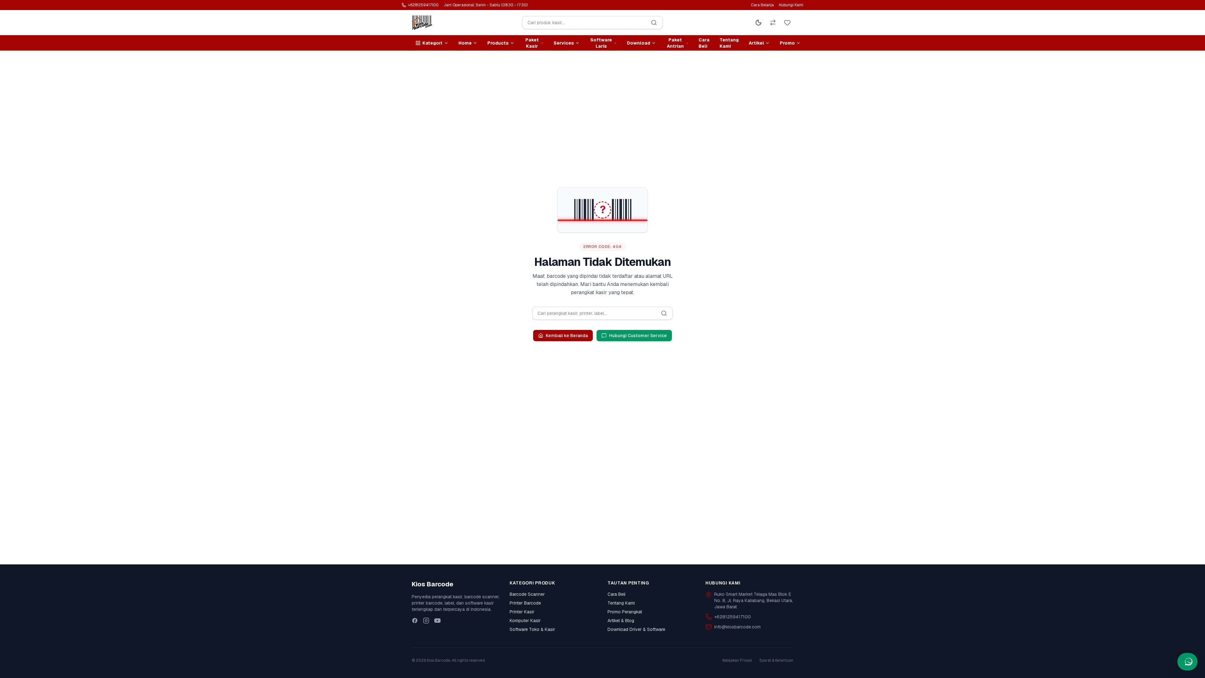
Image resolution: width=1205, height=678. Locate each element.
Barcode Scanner (527, 594)
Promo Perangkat (625, 612)
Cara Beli (704, 43)
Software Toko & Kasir (532, 629)
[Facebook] (415, 620)
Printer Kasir (522, 612)
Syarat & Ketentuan (776, 660)
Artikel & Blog (621, 620)
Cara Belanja (762, 5)
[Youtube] (437, 620)
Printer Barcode (525, 603)
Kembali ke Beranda (567, 335)
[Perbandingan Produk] (773, 23)
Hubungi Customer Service (638, 335)
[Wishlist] (787, 23)
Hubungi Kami (791, 5)
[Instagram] (426, 620)
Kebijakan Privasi (737, 660)
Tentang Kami (729, 43)
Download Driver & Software (636, 629)
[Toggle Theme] (758, 23)
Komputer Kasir (525, 620)
